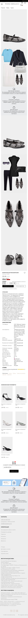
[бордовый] (8, 279)
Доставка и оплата (5, 549)
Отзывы (3, 547)
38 (11, 283)
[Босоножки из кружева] (7, 445)
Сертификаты (4, 551)
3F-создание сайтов (23, 614)
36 (4, 283)
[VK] (11, 612)
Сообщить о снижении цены (9, 288)
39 (14, 283)
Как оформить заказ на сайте (8, 529)
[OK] (17, 612)
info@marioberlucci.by (6, 523)
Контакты (3, 536)
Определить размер (6, 532)
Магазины (3, 538)
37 (7, 283)
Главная (3, 7)
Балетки (9, 374)
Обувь (7, 7)
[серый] (4, 279)
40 (18, 283)
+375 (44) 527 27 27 (5, 519)
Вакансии (3, 541)
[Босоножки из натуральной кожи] (7, 394)
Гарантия (3, 534)
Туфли (12, 7)
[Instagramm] (14, 612)
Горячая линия (4, 553)
